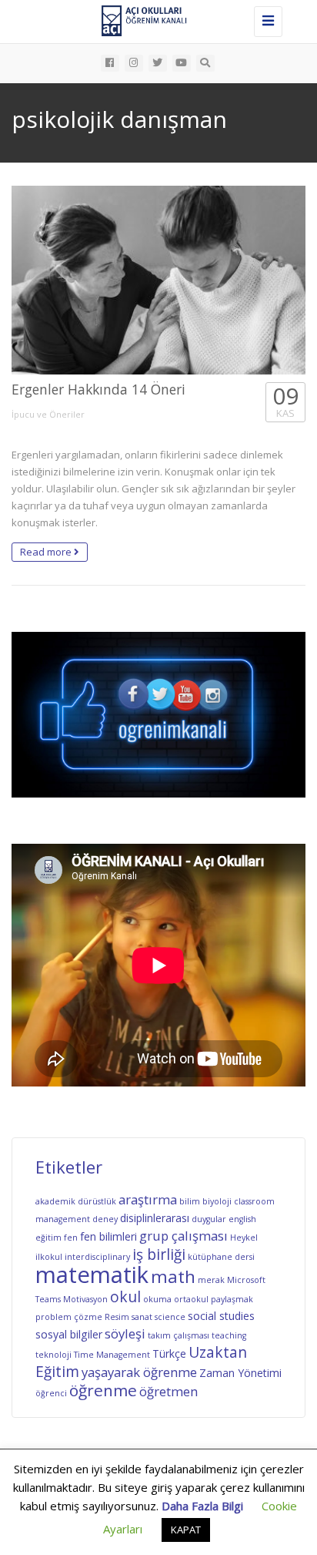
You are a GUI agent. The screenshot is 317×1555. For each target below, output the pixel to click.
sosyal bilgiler (68, 1334)
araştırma (147, 1199)
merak (211, 1280)
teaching (229, 1335)
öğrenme (103, 1390)
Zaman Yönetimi (240, 1372)
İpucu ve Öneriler (48, 414)
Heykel (244, 1237)
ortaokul (191, 1299)
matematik (91, 1274)
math (173, 1276)
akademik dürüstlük (75, 1201)
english (242, 1219)
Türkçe (169, 1353)
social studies (221, 1315)
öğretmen (168, 1391)
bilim (189, 1201)
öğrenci (51, 1393)
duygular (209, 1219)
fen (71, 1237)
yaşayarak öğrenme (139, 1372)
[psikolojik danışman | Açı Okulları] (154, 19)
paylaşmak (232, 1299)
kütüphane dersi (221, 1256)
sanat (142, 1317)
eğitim (48, 1237)
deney (105, 1219)
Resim (117, 1317)
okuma (157, 1299)
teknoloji (53, 1354)
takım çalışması (178, 1335)
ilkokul (48, 1256)
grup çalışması (183, 1235)
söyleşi (125, 1333)
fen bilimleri (108, 1236)
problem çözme (68, 1317)
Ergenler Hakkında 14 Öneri (98, 389)
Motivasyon (85, 1299)
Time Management (112, 1354)
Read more (47, 552)
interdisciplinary (97, 1256)
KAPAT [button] (186, 1530)
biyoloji (217, 1201)
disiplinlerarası (154, 1218)
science (170, 1317)
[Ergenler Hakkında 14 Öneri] (158, 280)
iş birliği (158, 1254)
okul (125, 1297)
